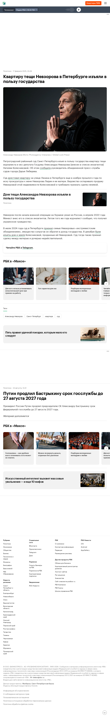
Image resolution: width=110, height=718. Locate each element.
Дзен (31, 555)
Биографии (7, 565)
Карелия (6, 645)
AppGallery (85, 550)
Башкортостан (8, 603)
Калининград (8, 611)
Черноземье (8, 638)
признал (48, 228)
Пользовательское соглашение (16, 697)
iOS (82, 543)
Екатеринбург (8, 593)
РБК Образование (8, 572)
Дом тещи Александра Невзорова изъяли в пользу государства (37, 196)
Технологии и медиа (8, 557)
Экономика (7, 547)
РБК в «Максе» (14, 261)
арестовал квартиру (19, 177)
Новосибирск (8, 596)
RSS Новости (34, 585)
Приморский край (8, 652)
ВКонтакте (33, 546)
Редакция (58, 550)
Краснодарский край (9, 616)
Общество (7, 550)
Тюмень (6, 635)
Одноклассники (35, 549)
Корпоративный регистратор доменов (66, 567)
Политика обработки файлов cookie (18, 704)
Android (84, 547)
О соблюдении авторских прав (16, 693)
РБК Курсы (59, 588)
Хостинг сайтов (61, 571)
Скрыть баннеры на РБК (35, 566)
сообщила (45, 167)
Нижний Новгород (7, 621)
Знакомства (59, 578)
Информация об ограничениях (16, 690)
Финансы (6, 562)
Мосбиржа (26, 683)
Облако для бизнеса (63, 563)
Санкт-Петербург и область (8, 587)
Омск (5, 599)
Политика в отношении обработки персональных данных (27, 700)
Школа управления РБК (64, 591)
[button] (18, 283)
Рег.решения (60, 575)
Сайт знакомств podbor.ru (65, 581)
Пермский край (9, 625)
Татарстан (7, 632)
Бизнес (6, 553)
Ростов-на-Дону (9, 629)
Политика (7, 70)
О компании (59, 543)
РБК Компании (60, 584)
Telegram (27, 248)
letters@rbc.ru (38, 677)
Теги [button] (5, 308)
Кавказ (5, 641)
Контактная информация (64, 547)
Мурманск (7, 648)
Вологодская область (8, 607)
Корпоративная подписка (35, 575)
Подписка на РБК (35, 570)
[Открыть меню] (105, 3)
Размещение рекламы (63, 553)
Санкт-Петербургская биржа (43, 683)
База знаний (7, 568)
